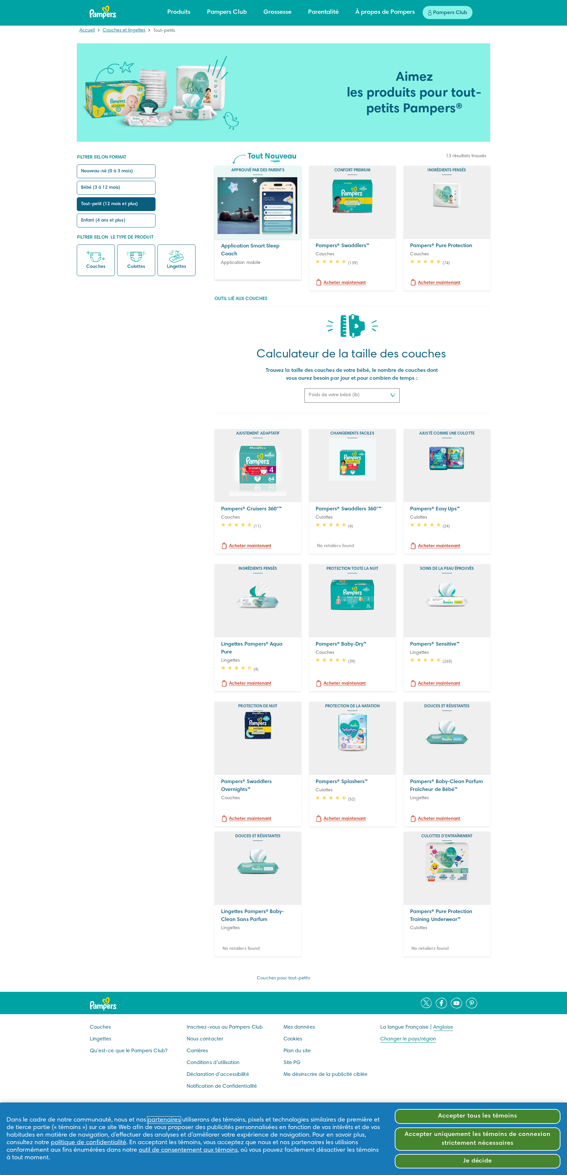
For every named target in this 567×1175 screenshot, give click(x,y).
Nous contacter (205, 1039)
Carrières (197, 1051)
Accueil (87, 30)
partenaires (164, 1120)
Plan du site (297, 1051)
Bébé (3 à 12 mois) (100, 187)
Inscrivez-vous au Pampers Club (225, 1027)
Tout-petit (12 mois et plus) (109, 204)
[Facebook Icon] (441, 1003)
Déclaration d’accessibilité (218, 1074)
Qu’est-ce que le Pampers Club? (128, 1051)
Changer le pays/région (408, 1039)
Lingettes (176, 267)
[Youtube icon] (456, 1003)
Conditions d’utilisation (213, 1062)
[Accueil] (103, 12)
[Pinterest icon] (471, 1003)
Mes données (299, 1027)
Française (417, 1027)
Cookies (293, 1039)
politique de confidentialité (88, 1143)
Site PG (292, 1062)
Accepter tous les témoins (477, 1116)
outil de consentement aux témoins (188, 1150)
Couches (95, 267)
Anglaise (443, 1027)
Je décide (477, 1161)
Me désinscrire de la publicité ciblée (326, 1074)
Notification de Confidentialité (222, 1086)
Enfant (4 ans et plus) (103, 220)
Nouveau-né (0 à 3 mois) (107, 171)
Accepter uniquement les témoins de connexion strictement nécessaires (478, 1138)
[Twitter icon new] (426, 1003)
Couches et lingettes (124, 30)
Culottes (136, 267)
